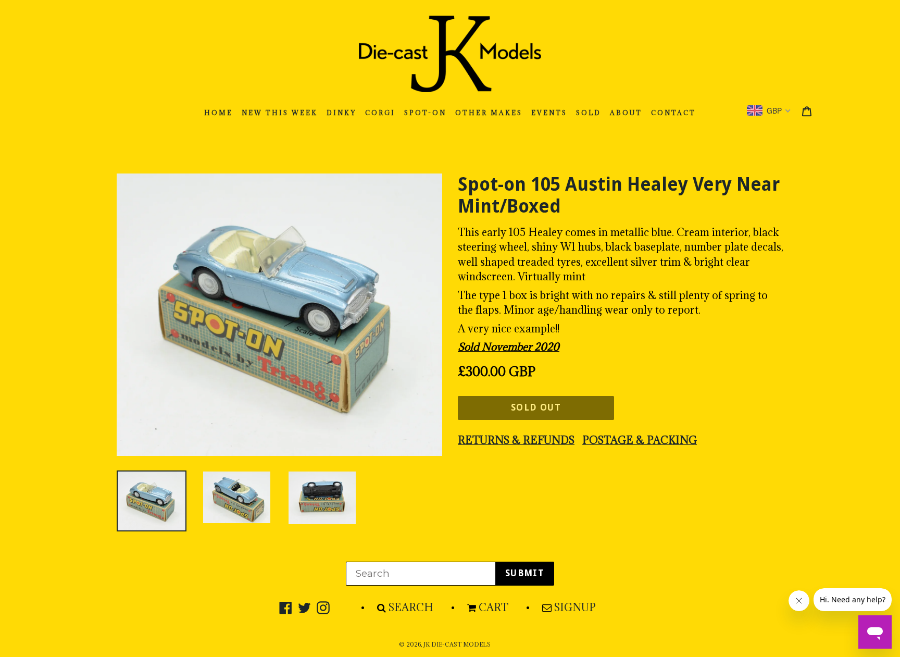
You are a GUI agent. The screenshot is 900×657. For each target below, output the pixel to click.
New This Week (280, 113)
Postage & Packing (639, 440)
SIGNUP (575, 607)
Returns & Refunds (516, 440)
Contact (673, 113)
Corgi (380, 113)
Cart (493, 607)
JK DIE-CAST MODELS (457, 644)
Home (218, 113)
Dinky (341, 113)
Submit (524, 573)
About (626, 113)
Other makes (488, 113)
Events (549, 113)
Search (411, 607)
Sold (588, 113)
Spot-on (425, 113)
